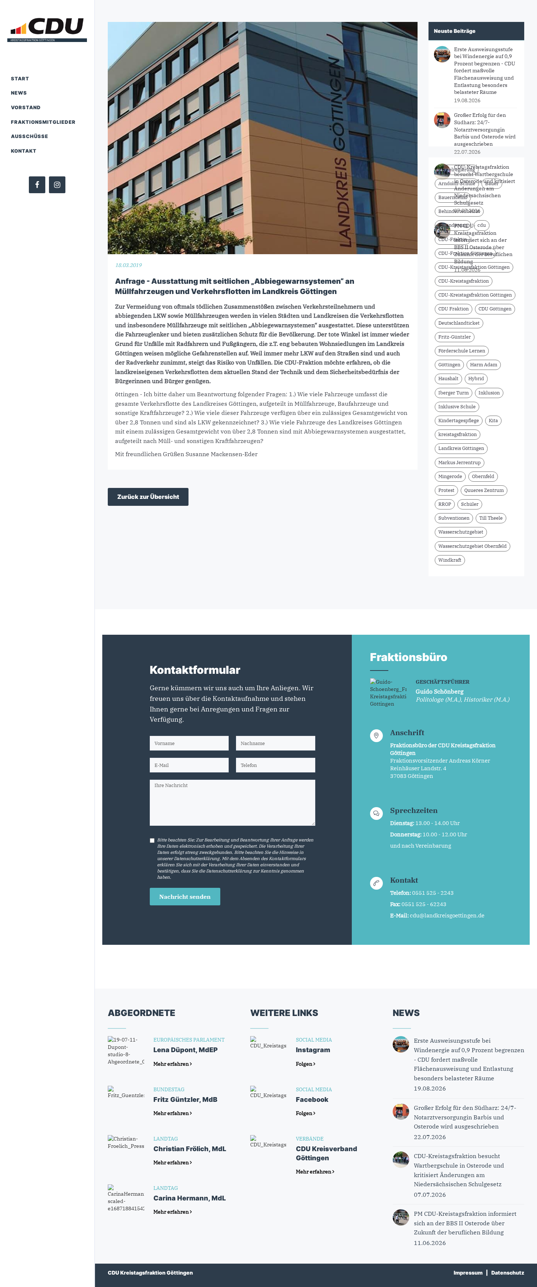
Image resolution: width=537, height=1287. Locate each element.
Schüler (470, 504)
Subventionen (453, 518)
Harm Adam (483, 365)
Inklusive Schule (457, 407)
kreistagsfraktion (457, 434)
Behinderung (453, 225)
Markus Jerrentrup (459, 462)
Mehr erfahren (171, 1064)
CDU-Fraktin (452, 239)
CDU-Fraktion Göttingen (465, 253)
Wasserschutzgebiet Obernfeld (472, 546)
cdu (481, 225)
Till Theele (491, 518)
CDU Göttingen (495, 309)
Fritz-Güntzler (454, 337)
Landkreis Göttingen (461, 448)
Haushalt (448, 378)
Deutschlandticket (459, 323)
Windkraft (449, 560)
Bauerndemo (452, 197)
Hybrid (476, 378)
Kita (493, 420)
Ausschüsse (29, 136)
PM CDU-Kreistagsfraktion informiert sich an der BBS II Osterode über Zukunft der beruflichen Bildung (483, 243)
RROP (444, 504)
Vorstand (26, 107)
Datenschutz (507, 1272)
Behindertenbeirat (459, 211)
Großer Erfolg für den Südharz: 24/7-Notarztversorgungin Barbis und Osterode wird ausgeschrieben (485, 129)
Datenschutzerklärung (197, 858)
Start (20, 78)
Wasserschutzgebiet (460, 532)
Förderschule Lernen (461, 351)
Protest (446, 490)
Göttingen (449, 365)
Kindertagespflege (458, 420)
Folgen (304, 1064)
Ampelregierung (456, 170)
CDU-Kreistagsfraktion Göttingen (475, 295)
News (19, 93)
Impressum (468, 1272)
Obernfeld (483, 476)
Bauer (492, 183)
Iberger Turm (453, 393)
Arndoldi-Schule (456, 183)
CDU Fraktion (453, 309)
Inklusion (489, 393)
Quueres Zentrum (484, 490)
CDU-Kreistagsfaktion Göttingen (474, 267)
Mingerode (450, 476)
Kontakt (24, 151)
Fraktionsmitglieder (43, 122)
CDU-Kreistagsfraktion (463, 281)
